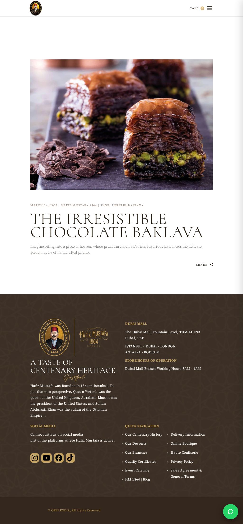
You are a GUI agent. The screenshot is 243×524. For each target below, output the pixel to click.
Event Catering (137, 470)
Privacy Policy (182, 461)
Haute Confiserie (184, 452)
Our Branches (136, 452)
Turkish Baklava (128, 205)
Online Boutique (184, 443)
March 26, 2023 (44, 205)
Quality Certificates (140, 461)
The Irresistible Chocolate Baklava (117, 225)
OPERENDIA (60, 510)
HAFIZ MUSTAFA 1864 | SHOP (85, 205)
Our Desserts (136, 443)
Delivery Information (188, 434)
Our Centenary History (143, 434)
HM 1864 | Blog (137, 479)
